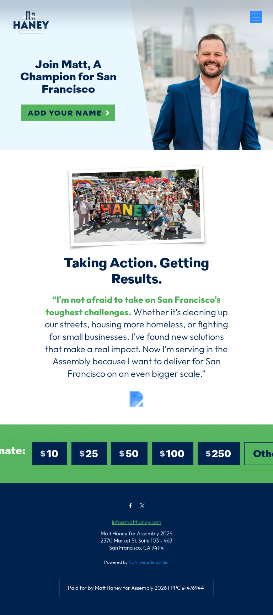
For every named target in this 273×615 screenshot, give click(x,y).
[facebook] (130, 506)
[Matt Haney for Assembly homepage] (31, 22)
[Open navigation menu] (256, 17)
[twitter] (142, 506)
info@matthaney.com (136, 522)
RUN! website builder (149, 562)
